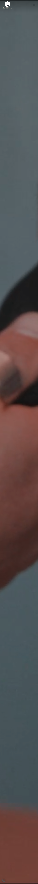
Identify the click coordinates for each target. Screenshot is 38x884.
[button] (34, 5)
